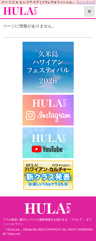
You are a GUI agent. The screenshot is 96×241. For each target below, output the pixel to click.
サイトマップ (86, 2)
